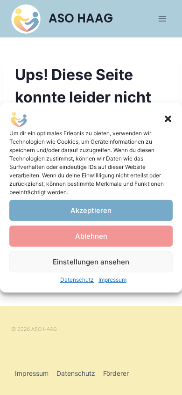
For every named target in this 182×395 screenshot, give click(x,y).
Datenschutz (77, 279)
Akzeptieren (91, 209)
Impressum (112, 279)
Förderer (116, 373)
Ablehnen (91, 235)
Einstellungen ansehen (91, 261)
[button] (168, 119)
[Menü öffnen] (162, 18)
